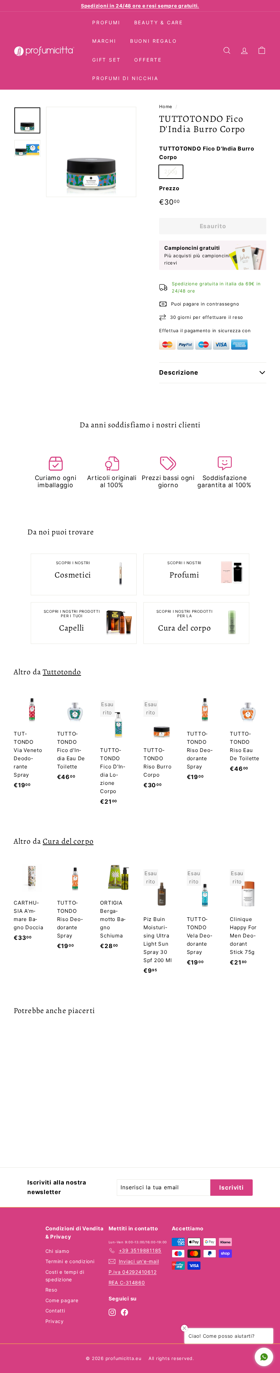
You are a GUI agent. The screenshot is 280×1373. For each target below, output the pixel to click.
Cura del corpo (68, 841)
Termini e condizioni (70, 1261)
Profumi (106, 22)
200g (171, 171)
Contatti (55, 1310)
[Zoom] (91, 152)
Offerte (148, 60)
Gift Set (106, 60)
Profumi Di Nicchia (125, 78)
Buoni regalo (153, 41)
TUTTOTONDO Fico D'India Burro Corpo (206, 153)
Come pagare (62, 1300)
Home (165, 106)
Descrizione (178, 372)
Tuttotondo (62, 671)
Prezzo (169, 188)
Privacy (54, 1321)
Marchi (104, 41)
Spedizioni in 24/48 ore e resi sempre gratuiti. (140, 6)
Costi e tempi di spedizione (64, 1275)
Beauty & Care (158, 22)
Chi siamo (57, 1251)
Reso (51, 1290)
